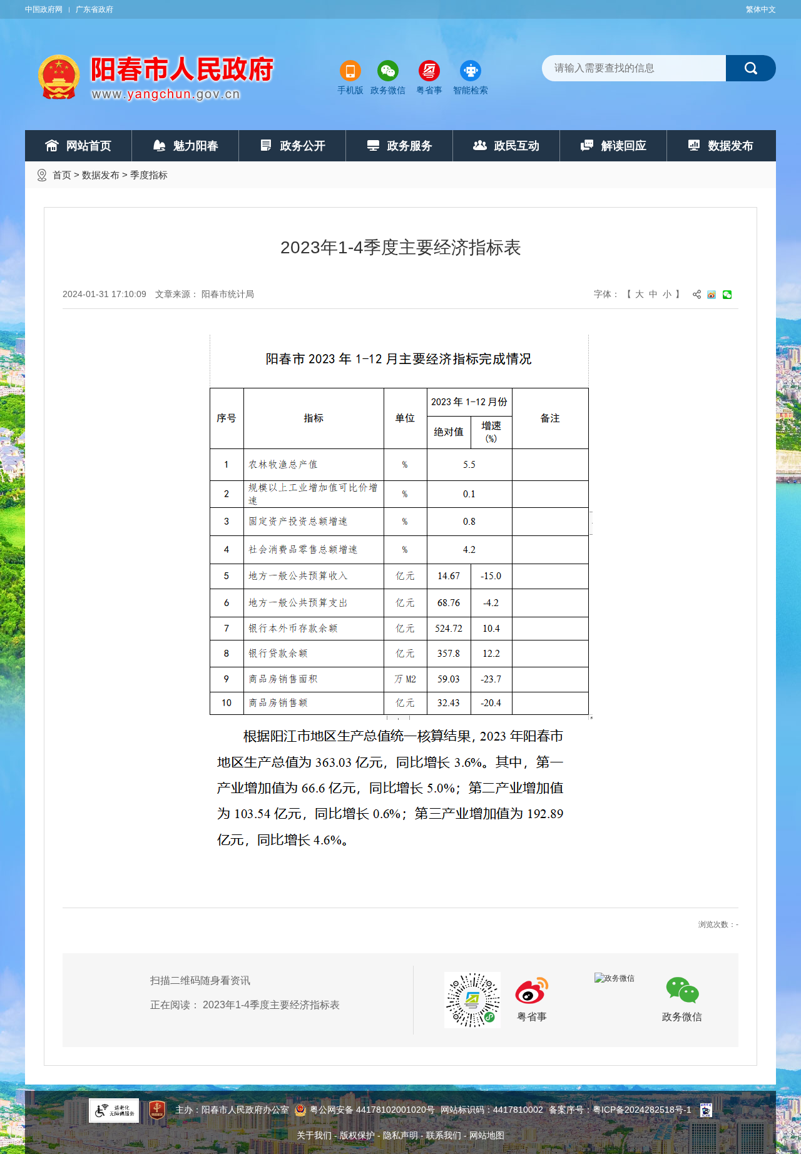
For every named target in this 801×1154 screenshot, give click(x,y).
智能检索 (470, 90)
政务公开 (302, 145)
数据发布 (730, 145)
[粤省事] (472, 999)
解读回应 (623, 145)
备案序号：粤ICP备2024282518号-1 (620, 1110)
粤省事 (429, 90)
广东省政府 (94, 9)
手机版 (350, 90)
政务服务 (409, 145)
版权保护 (357, 1135)
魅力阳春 (195, 145)
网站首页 (88, 145)
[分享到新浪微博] (715, 294)
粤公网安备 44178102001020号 (372, 1110)
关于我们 (314, 1135)
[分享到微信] (730, 294)
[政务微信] (614, 977)
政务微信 (388, 90)
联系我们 (443, 1135)
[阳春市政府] (157, 78)
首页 (62, 175)
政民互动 (516, 145)
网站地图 (486, 1135)
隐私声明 (400, 1135)
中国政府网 (44, 9)
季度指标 (149, 175)
